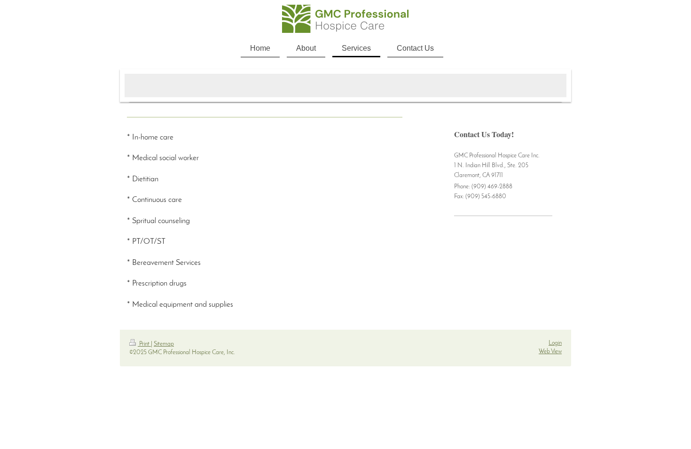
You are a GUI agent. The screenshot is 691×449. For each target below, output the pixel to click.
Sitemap (164, 344)
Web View (550, 351)
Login (555, 343)
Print (144, 344)
